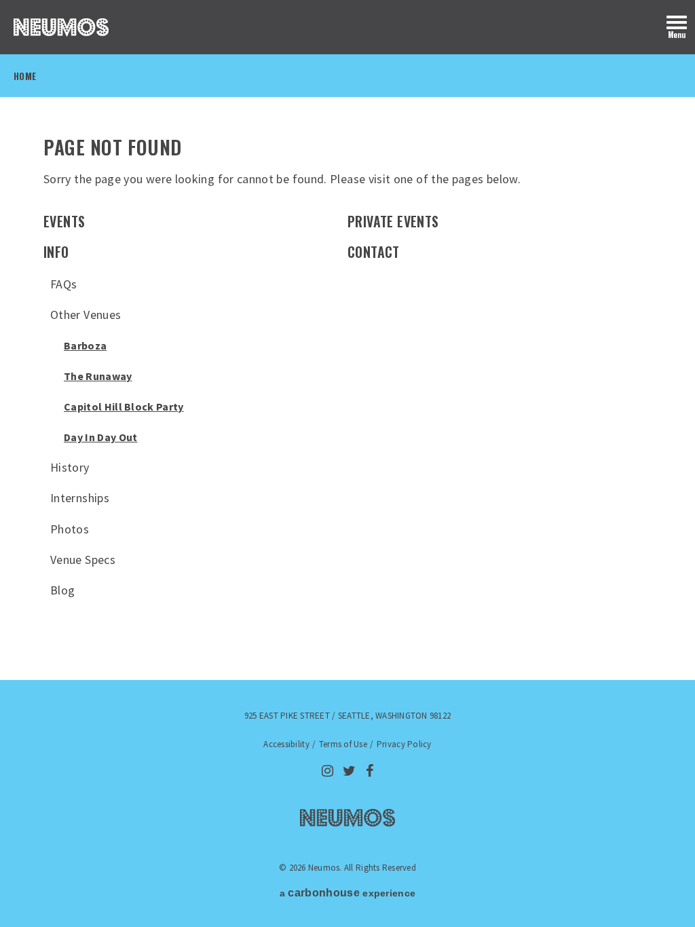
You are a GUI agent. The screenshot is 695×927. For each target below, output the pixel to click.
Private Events (393, 221)
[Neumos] (61, 27)
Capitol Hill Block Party (124, 406)
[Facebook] (369, 771)
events (64, 221)
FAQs (63, 284)
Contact (374, 252)
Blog (62, 590)
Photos (69, 529)
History (70, 467)
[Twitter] (349, 771)
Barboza (85, 345)
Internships (79, 498)
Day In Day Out (100, 437)
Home (25, 76)
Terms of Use (343, 744)
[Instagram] (327, 771)
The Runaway (98, 376)
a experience (347, 892)
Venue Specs (82, 559)
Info (56, 252)
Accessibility (286, 744)
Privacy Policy (404, 744)
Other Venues (85, 314)
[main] (347, 381)
